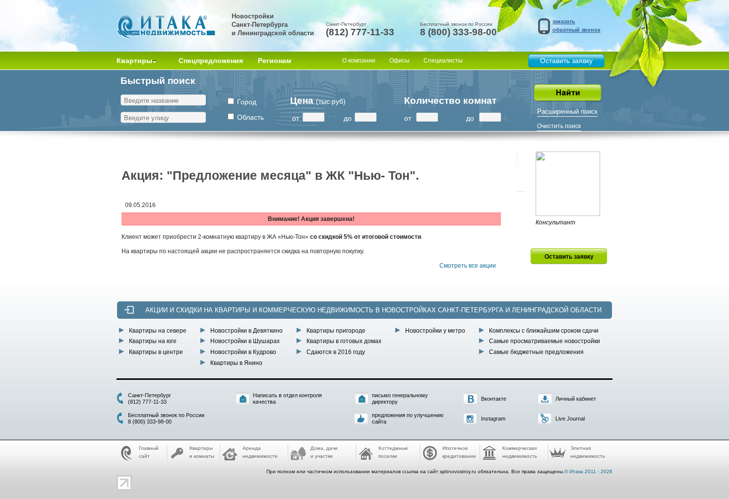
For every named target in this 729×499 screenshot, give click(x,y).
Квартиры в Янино (236, 362)
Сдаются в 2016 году (335, 352)
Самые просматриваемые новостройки (544, 341)
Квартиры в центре (156, 352)
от (295, 118)
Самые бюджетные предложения (536, 352)
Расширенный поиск (567, 111)
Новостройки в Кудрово (243, 352)
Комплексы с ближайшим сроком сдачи (544, 330)
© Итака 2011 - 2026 (588, 471)
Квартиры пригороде (335, 330)
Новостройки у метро (435, 330)
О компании (358, 60)
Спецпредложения (211, 61)
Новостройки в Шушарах (245, 341)
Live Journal (570, 419)
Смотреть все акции (467, 265)
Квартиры (134, 61)
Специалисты (443, 60)
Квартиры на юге (153, 341)
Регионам (274, 61)
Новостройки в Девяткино (246, 330)
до (348, 118)
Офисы (399, 60)
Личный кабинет (575, 399)
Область (250, 117)
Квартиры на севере (157, 330)
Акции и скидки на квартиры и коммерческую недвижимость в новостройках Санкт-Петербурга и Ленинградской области (373, 310)
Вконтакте (493, 399)
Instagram (493, 419)
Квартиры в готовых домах (343, 341)
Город (246, 102)
